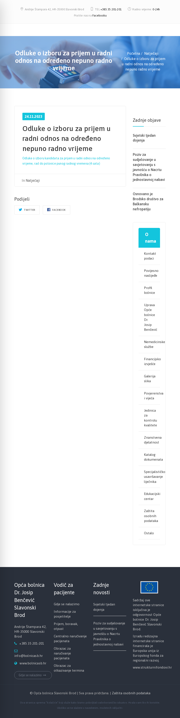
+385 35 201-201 (111, 9)
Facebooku (99, 15)
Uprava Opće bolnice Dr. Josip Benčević (150, 317)
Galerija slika (149, 378)
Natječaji (33, 180)
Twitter (29, 209)
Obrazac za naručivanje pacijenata (62, 653)
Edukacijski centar (152, 496)
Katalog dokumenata (152, 457)
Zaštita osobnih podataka (151, 516)
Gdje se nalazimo (30, 675)
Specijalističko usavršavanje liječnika (152, 477)
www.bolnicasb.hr (33, 663)
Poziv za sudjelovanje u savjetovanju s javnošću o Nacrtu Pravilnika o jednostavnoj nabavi (109, 633)
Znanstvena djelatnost (152, 440)
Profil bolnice (149, 290)
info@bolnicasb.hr (28, 656)
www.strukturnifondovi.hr (152, 667)
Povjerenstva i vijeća (152, 395)
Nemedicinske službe (152, 344)
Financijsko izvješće (152, 361)
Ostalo (149, 533)
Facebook (58, 209)
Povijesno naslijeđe (151, 273)
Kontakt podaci (150, 256)
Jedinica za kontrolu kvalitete (150, 418)
